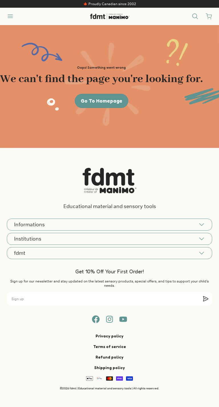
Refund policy (109, 357)
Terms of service (109, 346)
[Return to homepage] (109, 180)
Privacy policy (109, 335)
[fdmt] (109, 16)
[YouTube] (123, 319)
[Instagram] (109, 319)
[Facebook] (95, 319)
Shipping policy (109, 367)
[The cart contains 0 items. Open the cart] (208, 16)
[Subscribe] (205, 298)
